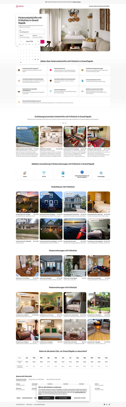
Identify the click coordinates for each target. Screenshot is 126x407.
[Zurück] (60, 123)
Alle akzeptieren (46, 398)
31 (20, 62)
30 (38, 59)
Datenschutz (29, 404)
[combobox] (31, 32)
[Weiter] (66, 123)
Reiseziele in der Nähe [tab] (21, 379)
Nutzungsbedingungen (39, 404)
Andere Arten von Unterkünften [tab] (36, 379)
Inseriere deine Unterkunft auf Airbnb (99, 6)
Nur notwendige (63, 398)
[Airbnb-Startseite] (19, 6)
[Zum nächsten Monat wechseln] (37, 41)
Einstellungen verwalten (80, 398)
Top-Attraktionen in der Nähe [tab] (53, 379)
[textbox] (25, 37)
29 (35, 59)
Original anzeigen (76, 2)
